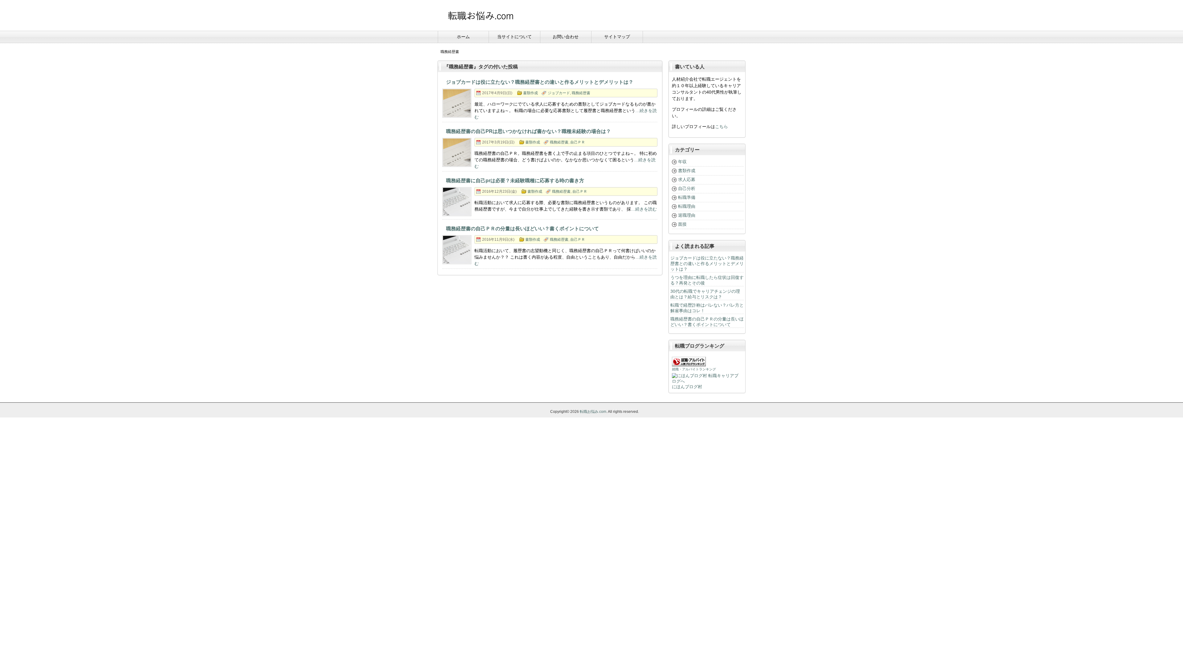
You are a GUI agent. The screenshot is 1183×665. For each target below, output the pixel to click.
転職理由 (686, 206)
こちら (721, 126)
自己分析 (686, 188)
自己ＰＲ (577, 142)
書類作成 (530, 93)
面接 (682, 224)
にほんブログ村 (687, 386)
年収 (682, 161)
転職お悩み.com (593, 411)
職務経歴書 (581, 93)
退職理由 (686, 215)
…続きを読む (644, 209)
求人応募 (686, 179)
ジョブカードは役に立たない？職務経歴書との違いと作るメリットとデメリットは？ (707, 264)
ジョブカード (559, 93)
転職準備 (686, 197)
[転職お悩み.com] (480, 22)
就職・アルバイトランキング (694, 369)
